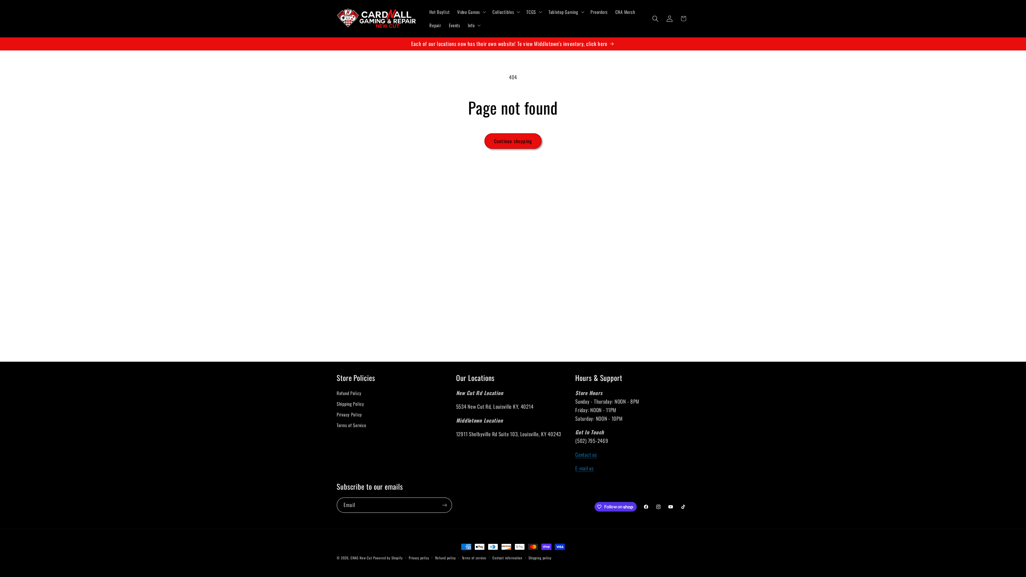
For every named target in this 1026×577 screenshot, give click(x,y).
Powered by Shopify (388, 557)
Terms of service (474, 557)
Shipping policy (539, 557)
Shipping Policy (350, 403)
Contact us (586, 454)
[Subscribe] (444, 505)
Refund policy (445, 557)
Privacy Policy (349, 414)
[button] (471, 12)
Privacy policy (419, 557)
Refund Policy (349, 393)
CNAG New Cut (361, 557)
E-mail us (584, 468)
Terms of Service (351, 425)
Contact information (507, 557)
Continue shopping (513, 141)
